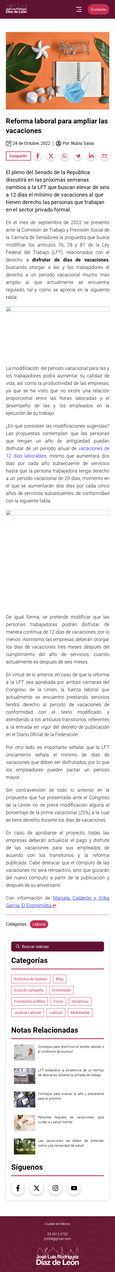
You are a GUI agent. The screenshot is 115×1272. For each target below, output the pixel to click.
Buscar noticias (35, 946)
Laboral (39, 924)
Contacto (98, 9)
